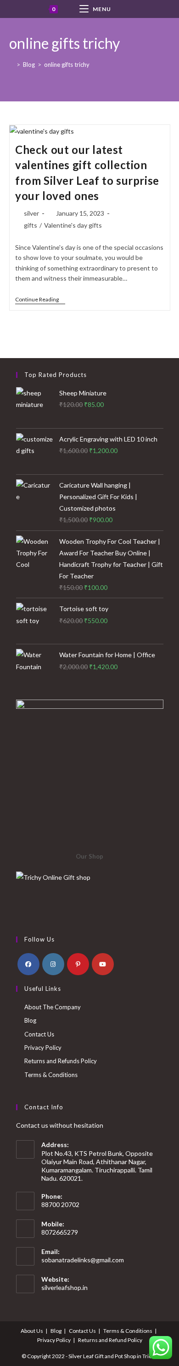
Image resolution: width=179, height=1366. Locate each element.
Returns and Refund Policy (110, 1340)
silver (31, 213)
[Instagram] (53, 964)
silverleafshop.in (64, 1287)
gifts (30, 225)
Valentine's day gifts (73, 225)
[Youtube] (103, 964)
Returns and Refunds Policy (60, 1061)
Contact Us (39, 1034)
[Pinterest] (78, 964)
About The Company (52, 1007)
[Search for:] (135, 9)
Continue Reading (40, 300)
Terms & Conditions (51, 1074)
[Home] (11, 64)
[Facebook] (28, 964)
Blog (30, 1020)
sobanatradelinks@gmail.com (82, 1260)
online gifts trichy (67, 64)
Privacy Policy (43, 1047)
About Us (32, 1330)
